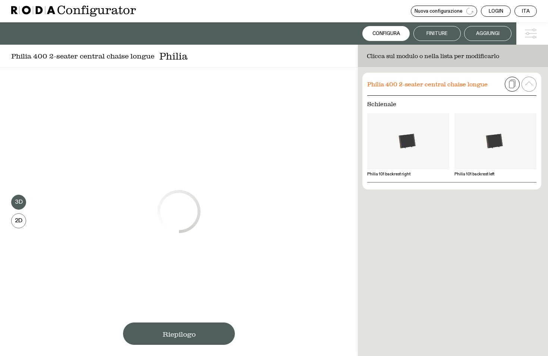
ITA (526, 11)
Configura (386, 33)
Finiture (437, 33)
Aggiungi (488, 33)
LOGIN (496, 11)
